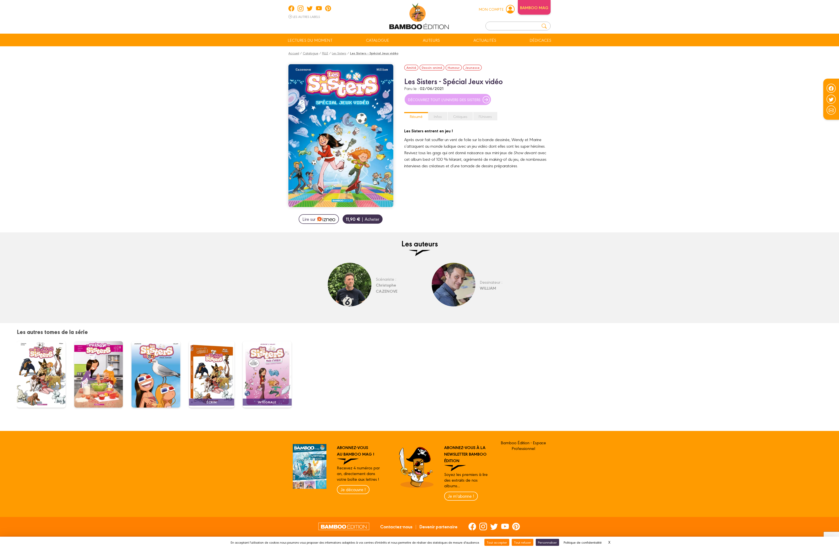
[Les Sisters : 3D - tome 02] (159, 374)
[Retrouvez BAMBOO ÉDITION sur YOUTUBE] (319, 8)
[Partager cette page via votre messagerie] (831, 110)
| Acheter (362, 219)
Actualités (484, 40)
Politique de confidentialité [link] (583, 542)
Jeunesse (472, 67)
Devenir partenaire (438, 526)
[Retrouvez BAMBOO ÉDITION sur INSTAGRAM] (300, 8)
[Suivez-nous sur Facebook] (831, 88)
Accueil (293, 53)
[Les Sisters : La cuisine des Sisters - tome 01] (101, 374)
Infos (438, 116)
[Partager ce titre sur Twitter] (831, 99)
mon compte (491, 9)
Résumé (416, 116)
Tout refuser (522, 542)
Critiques (460, 116)
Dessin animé (432, 67)
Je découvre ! (353, 489)
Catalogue (377, 40)
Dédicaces (540, 40)
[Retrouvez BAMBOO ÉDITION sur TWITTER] (310, 8)
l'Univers (485, 116)
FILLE (325, 53)
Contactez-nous (396, 526)
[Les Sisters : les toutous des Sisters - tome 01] (44, 374)
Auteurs (431, 40)
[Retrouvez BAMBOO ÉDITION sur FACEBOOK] (291, 8)
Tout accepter (497, 542)
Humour (454, 67)
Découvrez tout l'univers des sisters (444, 99)
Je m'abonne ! (461, 496)
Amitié (411, 67)
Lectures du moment (310, 40)
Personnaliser (547, 542)
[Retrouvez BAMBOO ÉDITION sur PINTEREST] (328, 8)
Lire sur (308, 219)
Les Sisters (339, 53)
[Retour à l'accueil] (419, 15)
